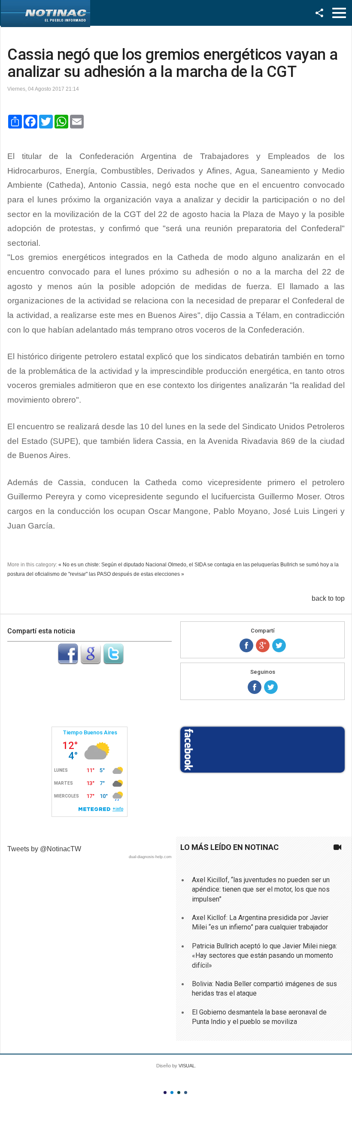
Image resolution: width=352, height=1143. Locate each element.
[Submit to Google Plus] (90, 662)
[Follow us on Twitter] (271, 687)
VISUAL (187, 1065)
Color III (178, 1092)
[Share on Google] (263, 645)
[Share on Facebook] (246, 645)
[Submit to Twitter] (113, 662)
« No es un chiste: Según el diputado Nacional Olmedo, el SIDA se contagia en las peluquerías (168, 565)
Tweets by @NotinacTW (44, 849)
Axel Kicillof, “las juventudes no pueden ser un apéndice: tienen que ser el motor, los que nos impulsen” (261, 889)
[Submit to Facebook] (68, 662)
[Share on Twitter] (279, 645)
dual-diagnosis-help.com (150, 857)
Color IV (185, 1092)
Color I (165, 1092)
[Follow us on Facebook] (254, 687)
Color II (171, 1092)
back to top (328, 598)
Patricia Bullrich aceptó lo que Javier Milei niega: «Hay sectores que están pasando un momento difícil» (264, 955)
